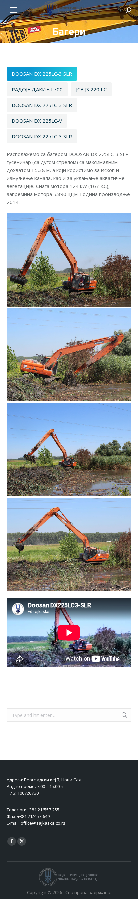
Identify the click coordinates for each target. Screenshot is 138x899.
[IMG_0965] (69, 260)
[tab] (42, 74)
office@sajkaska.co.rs (43, 823)
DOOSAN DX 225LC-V (37, 120)
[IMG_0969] (69, 354)
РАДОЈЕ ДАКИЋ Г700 (37, 89)
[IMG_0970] (69, 449)
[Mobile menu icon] (13, 10)
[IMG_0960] (69, 544)
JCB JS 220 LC (91, 89)
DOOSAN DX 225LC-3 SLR (42, 73)
